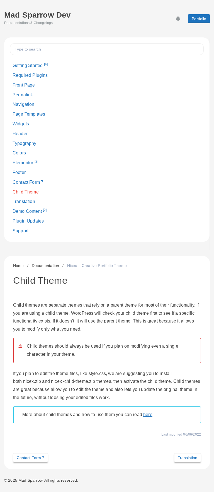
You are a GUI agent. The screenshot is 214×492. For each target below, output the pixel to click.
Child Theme (26, 192)
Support (20, 230)
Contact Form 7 (28, 182)
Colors (19, 153)
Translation (24, 201)
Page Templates (29, 114)
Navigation (24, 104)
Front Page (24, 85)
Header (20, 133)
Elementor (25, 162)
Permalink (23, 94)
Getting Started (30, 65)
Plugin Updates (28, 221)
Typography (25, 143)
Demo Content (30, 211)
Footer (19, 172)
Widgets (21, 123)
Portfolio (199, 18)
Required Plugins (30, 75)
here (147, 414)
